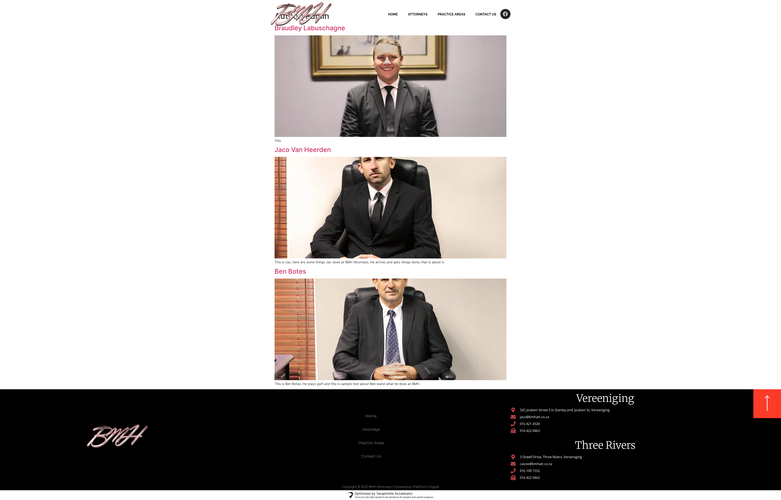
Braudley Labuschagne (310, 28)
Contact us (486, 14)
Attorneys (418, 14)
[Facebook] (505, 14)
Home (393, 14)
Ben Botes (290, 271)
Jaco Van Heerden (303, 150)
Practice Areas (451, 14)
